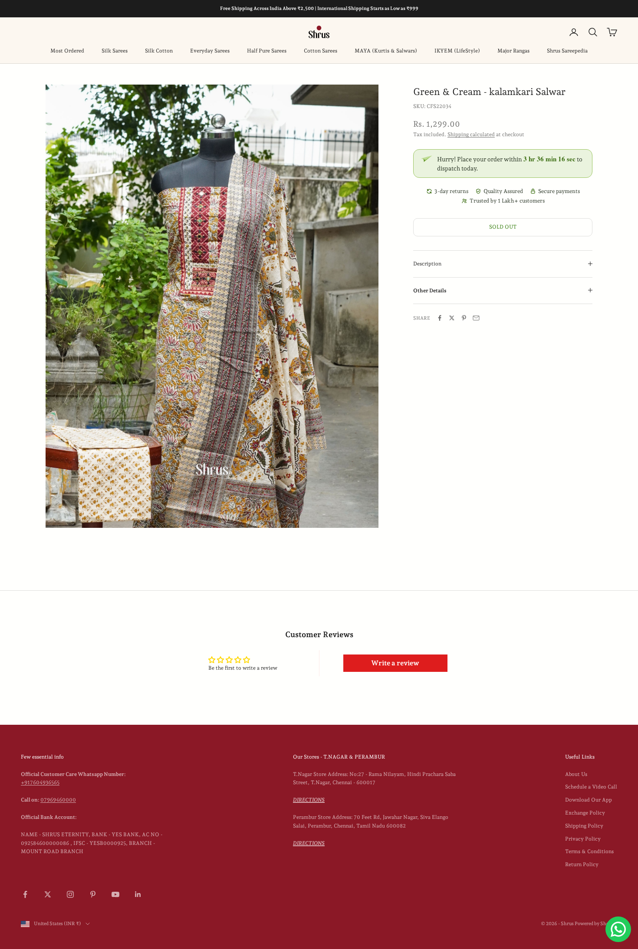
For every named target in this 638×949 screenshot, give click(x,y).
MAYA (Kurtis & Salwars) (386, 51)
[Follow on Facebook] (25, 894)
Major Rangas (513, 51)
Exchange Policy (585, 813)
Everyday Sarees (210, 51)
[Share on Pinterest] (463, 317)
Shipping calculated (471, 134)
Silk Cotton (159, 51)
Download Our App (588, 800)
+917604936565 (40, 782)
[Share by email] (476, 317)
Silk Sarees (115, 51)
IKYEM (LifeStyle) (457, 51)
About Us (576, 774)
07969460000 (58, 800)
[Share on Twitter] (451, 317)
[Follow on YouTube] (115, 894)
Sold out (502, 226)
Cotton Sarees (320, 51)
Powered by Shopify (596, 923)
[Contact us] (618, 929)
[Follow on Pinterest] (93, 894)
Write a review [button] (395, 663)
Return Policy (582, 864)
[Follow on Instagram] (70, 894)
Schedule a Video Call (591, 787)
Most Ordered (67, 51)
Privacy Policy (583, 839)
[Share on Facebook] (439, 317)
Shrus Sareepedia (567, 51)
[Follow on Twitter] (47, 894)
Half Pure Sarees (266, 51)
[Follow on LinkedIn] (138, 894)
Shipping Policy (584, 826)
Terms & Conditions (589, 851)
